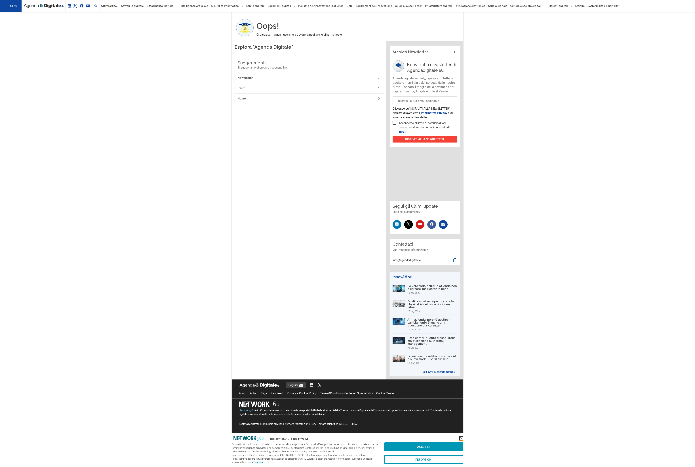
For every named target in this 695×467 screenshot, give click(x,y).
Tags (264, 393)
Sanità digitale (255, 6)
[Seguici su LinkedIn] (397, 224)
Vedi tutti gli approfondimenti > (440, 372)
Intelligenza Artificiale (194, 6)
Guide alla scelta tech (408, 6)
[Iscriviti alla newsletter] (443, 224)
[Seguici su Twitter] (408, 224)
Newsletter (245, 78)
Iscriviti (424, 139)
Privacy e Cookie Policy (302, 393)
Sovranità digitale (132, 6)
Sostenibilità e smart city (603, 6)
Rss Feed (277, 393)
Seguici (293, 385)
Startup (580, 6)
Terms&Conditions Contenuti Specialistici (346, 393)
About (242, 393)
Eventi (242, 88)
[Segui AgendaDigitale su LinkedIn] (311, 385)
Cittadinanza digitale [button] (160, 6)
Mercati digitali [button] (558, 6)
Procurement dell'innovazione (373, 6)
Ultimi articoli (109, 6)
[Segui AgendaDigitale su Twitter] (319, 385)
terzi (402, 131)
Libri (349, 6)
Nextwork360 (247, 410)
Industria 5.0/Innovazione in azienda (321, 6)
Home (242, 98)
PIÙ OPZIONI (423, 459)
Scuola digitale (497, 6)
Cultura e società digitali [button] (525, 6)
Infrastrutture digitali (438, 6)
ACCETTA (423, 446)
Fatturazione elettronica (470, 6)
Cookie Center (385, 393)
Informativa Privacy (434, 113)
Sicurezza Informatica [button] (225, 6)
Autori (253, 393)
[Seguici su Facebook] (431, 224)
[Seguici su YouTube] (420, 224)
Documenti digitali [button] (279, 6)
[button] (11, 6)
